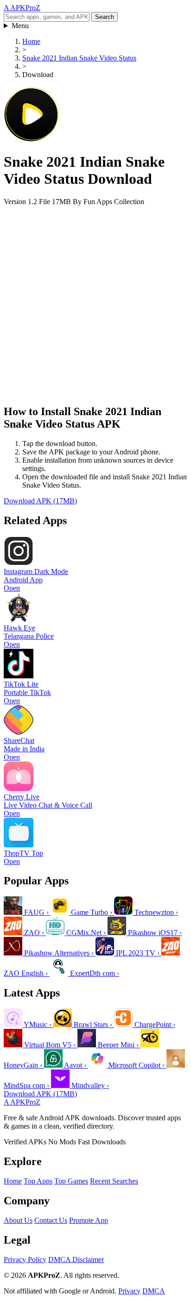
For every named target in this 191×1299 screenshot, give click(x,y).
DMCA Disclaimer (76, 1259)
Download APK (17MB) (40, 501)
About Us (18, 1220)
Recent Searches (114, 1181)
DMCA (153, 1291)
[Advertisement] (95, 301)
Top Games (71, 1181)
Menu (20, 26)
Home (31, 41)
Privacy (129, 1291)
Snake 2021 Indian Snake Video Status (79, 58)
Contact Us (50, 1220)
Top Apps (38, 1181)
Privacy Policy (25, 1259)
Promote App (88, 1220)
